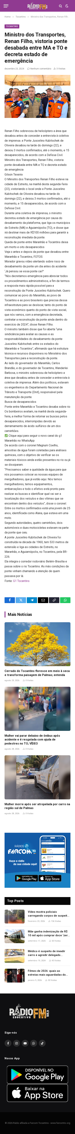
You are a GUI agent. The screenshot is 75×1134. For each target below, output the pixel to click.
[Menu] (6, 6)
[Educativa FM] (37, 6)
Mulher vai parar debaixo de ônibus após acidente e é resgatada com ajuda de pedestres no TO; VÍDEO (32, 739)
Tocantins (12, 26)
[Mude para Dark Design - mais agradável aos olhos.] (66, 6)
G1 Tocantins (21, 581)
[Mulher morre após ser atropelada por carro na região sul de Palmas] (37, 777)
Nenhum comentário (40, 68)
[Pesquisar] (60, 6)
